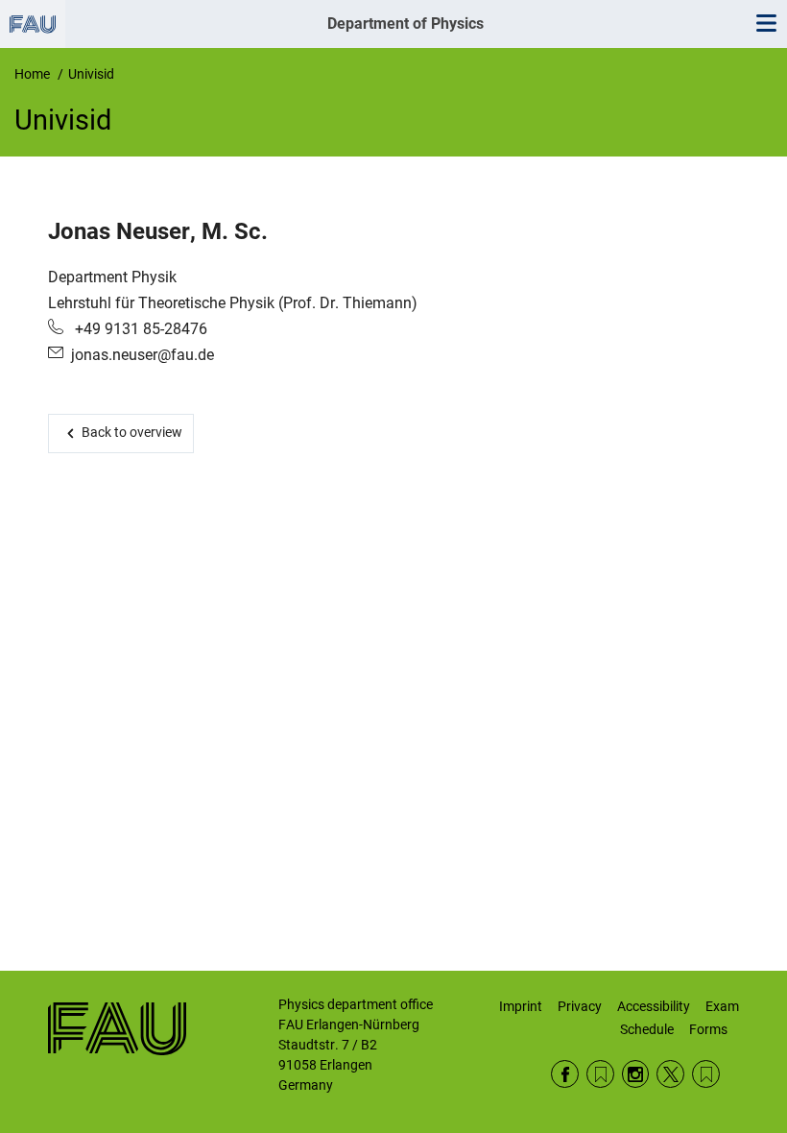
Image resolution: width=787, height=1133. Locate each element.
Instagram (636, 1074)
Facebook (565, 1074)
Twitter (670, 1074)
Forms (708, 1029)
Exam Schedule (679, 1018)
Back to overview (131, 432)
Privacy (580, 1006)
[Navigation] (766, 24)
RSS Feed (600, 1074)
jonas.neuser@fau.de (142, 355)
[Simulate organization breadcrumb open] (32, 24)
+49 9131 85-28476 (139, 329)
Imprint (520, 1006)
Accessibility (653, 1006)
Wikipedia (706, 1074)
